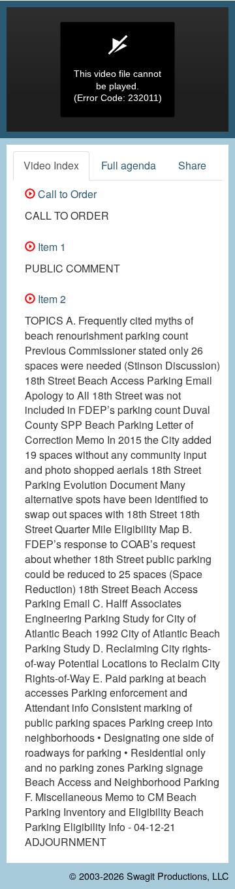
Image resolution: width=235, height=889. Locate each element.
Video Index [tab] (51, 165)
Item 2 (50, 298)
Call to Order (66, 193)
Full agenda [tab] (128, 165)
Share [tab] (192, 165)
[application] (117, 69)
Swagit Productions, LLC (177, 875)
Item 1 (50, 246)
